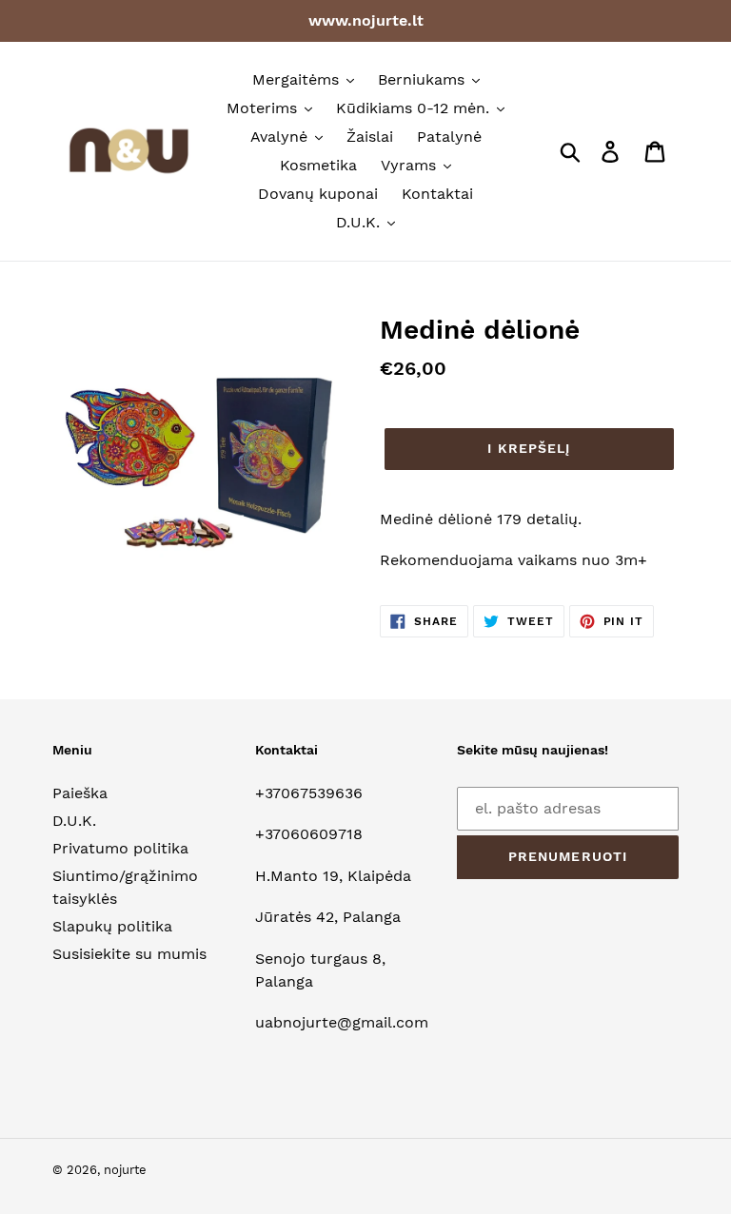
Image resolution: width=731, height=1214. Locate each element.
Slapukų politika (112, 926)
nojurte (125, 1170)
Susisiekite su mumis (129, 954)
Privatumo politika (120, 848)
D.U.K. (74, 821)
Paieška (80, 793)
